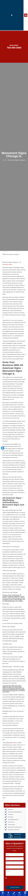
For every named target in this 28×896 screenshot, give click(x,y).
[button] (25, 15)
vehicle (15, 742)
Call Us (13, 894)
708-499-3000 (14, 47)
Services (19, 894)
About (8, 894)
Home (4, 160)
